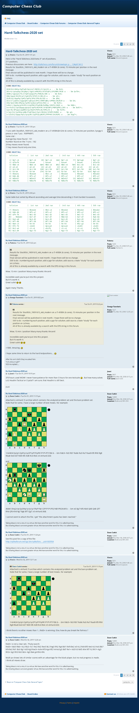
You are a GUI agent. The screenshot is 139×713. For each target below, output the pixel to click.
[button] (133, 44)
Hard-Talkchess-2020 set (23, 32)
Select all (16, 86)
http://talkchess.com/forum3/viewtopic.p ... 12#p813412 (58, 64)
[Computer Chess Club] (22, 7)
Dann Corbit (17, 566)
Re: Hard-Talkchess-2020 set (16, 124)
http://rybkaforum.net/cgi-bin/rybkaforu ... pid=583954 (30, 541)
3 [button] (127, 44)
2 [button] (124, 44)
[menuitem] (7, 19)
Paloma (15, 304)
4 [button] (130, 44)
